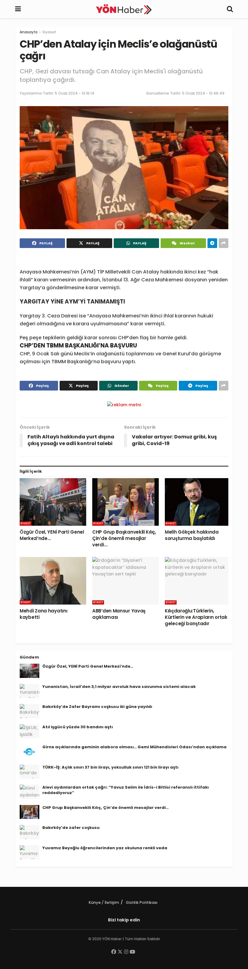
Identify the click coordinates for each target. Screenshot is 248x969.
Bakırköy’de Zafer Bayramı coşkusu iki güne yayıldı (97, 706)
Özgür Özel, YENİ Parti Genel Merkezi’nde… (87, 666)
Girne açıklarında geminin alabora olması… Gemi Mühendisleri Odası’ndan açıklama (134, 747)
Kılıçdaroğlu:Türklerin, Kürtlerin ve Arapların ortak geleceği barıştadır (196, 617)
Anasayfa (29, 32)
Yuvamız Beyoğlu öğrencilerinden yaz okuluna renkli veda (104, 848)
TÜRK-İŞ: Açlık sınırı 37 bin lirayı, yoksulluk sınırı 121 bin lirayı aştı (110, 767)
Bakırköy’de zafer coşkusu (71, 827)
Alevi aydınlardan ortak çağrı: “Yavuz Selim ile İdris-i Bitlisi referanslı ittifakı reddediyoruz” (125, 790)
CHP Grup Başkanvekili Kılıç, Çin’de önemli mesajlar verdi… (124, 538)
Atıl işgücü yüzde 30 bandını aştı (77, 727)
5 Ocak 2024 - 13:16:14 (74, 93)
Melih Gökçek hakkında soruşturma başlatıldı (192, 535)
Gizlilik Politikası (142, 902)
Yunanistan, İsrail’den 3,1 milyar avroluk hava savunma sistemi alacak (119, 686)
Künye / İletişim (104, 902)
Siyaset (49, 32)
